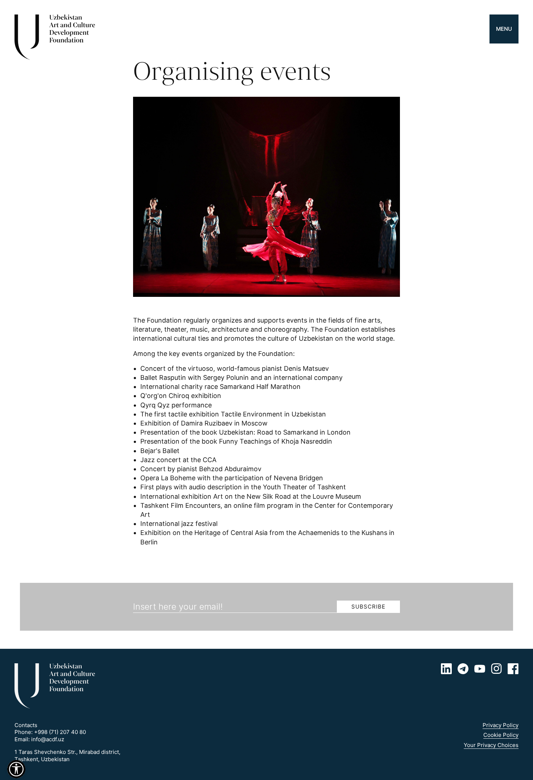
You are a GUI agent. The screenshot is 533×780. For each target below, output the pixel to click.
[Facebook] (513, 668)
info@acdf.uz (47, 739)
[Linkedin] (446, 668)
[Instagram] (496, 668)
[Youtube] (479, 668)
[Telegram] (463, 668)
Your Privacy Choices (491, 745)
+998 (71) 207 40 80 (60, 732)
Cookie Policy (500, 734)
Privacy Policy (500, 725)
